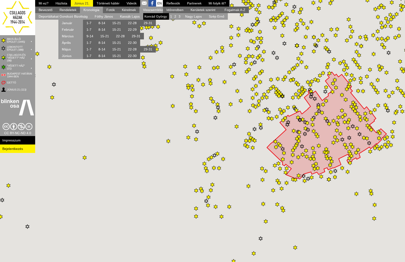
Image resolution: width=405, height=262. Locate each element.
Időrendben (175, 10)
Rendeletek (68, 10)
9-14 (89, 36)
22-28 (132, 23)
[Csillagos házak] (17, 34)
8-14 (101, 23)
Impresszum (11, 140)
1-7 (88, 23)
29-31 (148, 23)
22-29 (132, 29)
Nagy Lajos (193, 16)
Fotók (110, 10)
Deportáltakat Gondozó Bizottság (63, 16)
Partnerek (194, 3)
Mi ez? (44, 3)
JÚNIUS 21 (16, 89)
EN (159, 3)
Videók (132, 3)
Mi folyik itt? (217, 3)
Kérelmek (129, 10)
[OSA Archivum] (17, 107)
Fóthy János (104, 16)
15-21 (116, 23)
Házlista (61, 3)
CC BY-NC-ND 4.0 (17, 133)
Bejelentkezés (12, 149)
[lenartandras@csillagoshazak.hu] (144, 4)
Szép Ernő (216, 16)
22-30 (132, 43)
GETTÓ (11, 82)
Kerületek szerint (203, 10)
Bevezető (45, 10)
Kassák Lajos (130, 16)
